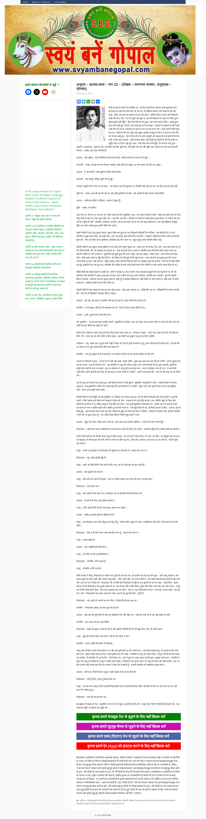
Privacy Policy (60, 2)
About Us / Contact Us (41, 2)
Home (25, 2)
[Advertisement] (43, 142)
